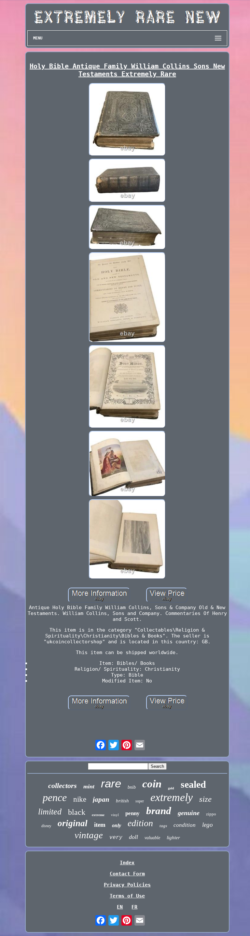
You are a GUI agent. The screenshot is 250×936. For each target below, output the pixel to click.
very (115, 838)
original (73, 823)
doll (133, 837)
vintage (89, 835)
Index (127, 863)
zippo (211, 814)
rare (111, 783)
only (116, 825)
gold (171, 788)
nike (79, 799)
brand (158, 810)
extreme (98, 815)
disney (46, 826)
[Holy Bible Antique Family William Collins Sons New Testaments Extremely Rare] (127, 120)
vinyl (115, 815)
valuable (152, 837)
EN (120, 907)
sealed (193, 784)
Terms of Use (127, 896)
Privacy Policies (127, 885)
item (99, 824)
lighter (173, 837)
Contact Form (127, 874)
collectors (62, 786)
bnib (132, 787)
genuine (189, 812)
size (205, 799)
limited (50, 811)
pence (55, 797)
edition (140, 823)
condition (185, 825)
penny (132, 813)
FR (134, 907)
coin (151, 784)
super (139, 801)
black (76, 812)
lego (207, 824)
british (122, 800)
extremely (171, 797)
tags (163, 825)
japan (101, 799)
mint (88, 786)
